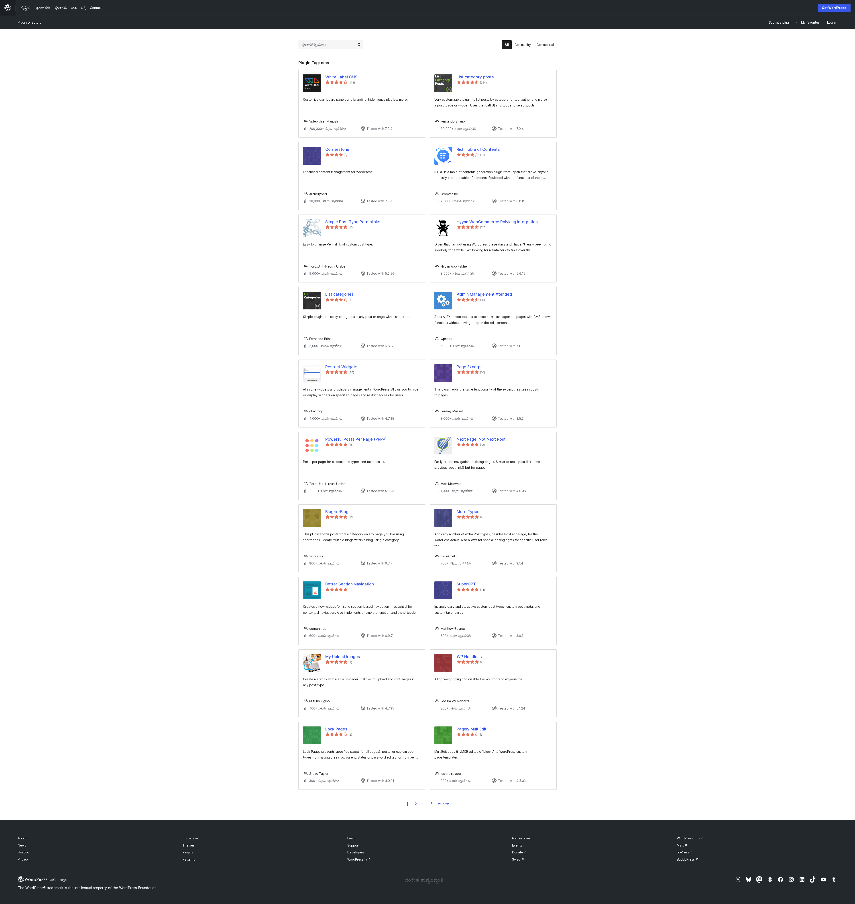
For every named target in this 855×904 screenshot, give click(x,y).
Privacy (23, 859)
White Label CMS (341, 77)
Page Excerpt (469, 366)
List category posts (475, 77)
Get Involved (521, 838)
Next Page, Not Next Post (481, 439)
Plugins (188, 852)
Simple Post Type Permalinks (352, 221)
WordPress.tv (359, 859)
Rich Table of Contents (478, 149)
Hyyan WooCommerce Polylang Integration (497, 221)
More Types (468, 511)
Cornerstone (337, 149)
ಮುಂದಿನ (443, 804)
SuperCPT (466, 584)
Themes (189, 845)
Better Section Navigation (349, 584)
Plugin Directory (29, 22)
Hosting (23, 852)
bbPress (685, 852)
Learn (351, 838)
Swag (518, 859)
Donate (519, 852)
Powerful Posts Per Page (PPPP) (356, 439)
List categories (339, 294)
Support (353, 845)
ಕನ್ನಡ (63, 880)
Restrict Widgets (341, 366)
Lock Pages (336, 729)
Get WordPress (834, 8)
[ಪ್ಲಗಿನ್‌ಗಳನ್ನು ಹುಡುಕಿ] (358, 44)
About (22, 838)
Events (517, 845)
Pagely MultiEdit (472, 729)
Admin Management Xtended (484, 294)
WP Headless (469, 656)
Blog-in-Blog (336, 511)
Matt (682, 845)
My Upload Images (342, 656)
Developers (356, 852)
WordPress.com (690, 838)
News (22, 845)
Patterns (189, 859)
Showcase (190, 838)
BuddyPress (687, 859)
